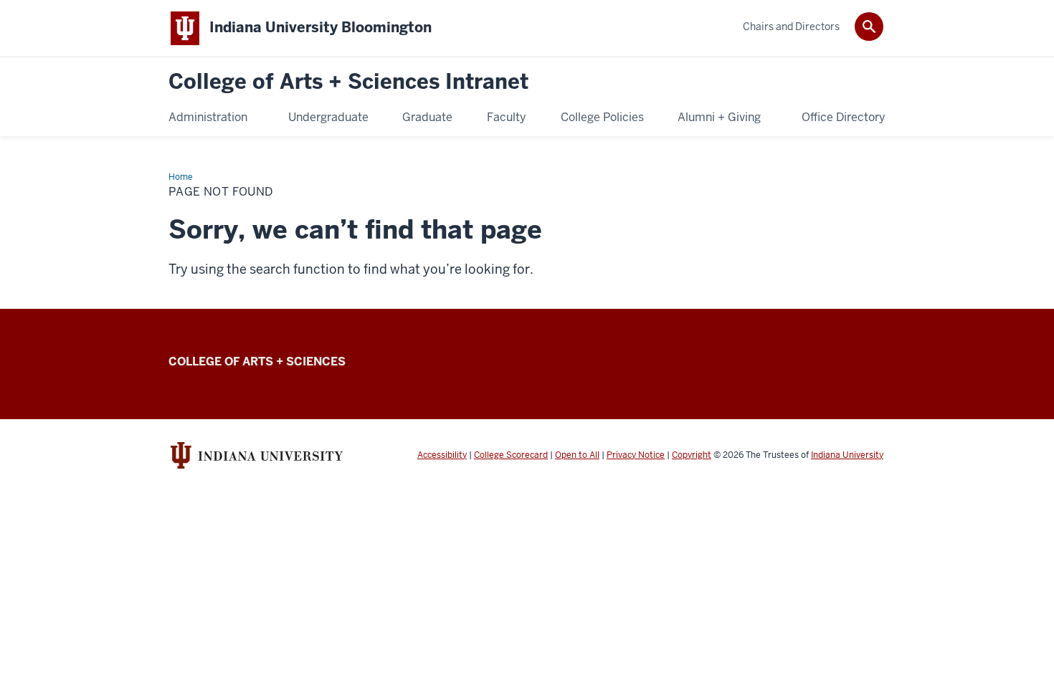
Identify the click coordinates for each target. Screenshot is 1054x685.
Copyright (691, 455)
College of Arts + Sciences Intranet (348, 82)
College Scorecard (511, 455)
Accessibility (442, 455)
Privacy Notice (636, 455)
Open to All (577, 455)
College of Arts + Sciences (257, 361)
